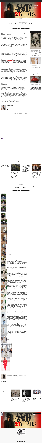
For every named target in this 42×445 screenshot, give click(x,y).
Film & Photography (37, 50)
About (20, 437)
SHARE (19, 28)
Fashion (37, 84)
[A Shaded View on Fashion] (21, 10)
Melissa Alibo (23, 26)
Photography (36, 51)
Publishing (39, 51)
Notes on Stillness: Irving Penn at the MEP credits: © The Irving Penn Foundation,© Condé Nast (35, 88)
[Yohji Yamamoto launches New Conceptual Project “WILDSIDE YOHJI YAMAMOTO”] (26, 393)
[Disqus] (14, 126)
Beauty (32, 84)
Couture (36, 65)
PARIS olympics (20, 113)
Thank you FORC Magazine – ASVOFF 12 (36, 398)
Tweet (39, 67)
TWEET (22, 28)
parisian (26, 113)
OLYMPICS (15, 113)
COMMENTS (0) (15, 28)
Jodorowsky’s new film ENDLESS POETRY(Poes (5, 165)
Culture (16, 22)
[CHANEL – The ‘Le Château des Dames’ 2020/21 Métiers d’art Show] (15, 393)
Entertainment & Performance (22, 22)
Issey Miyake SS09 (4, 391)
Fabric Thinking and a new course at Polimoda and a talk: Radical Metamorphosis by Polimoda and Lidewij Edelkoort (15, 175)
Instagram (31, 51)
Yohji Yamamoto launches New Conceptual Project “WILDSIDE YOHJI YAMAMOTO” (26, 399)
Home (18, 437)
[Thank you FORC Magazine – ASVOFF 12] (36, 393)
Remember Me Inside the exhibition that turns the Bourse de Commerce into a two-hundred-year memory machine (35, 54)
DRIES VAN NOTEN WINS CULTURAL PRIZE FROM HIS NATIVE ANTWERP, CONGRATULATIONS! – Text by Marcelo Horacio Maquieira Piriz (36, 175)
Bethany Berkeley (23, 189)
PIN (25, 28)
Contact (23, 437)
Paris (17, 113)
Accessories (33, 65)
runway (22, 184)
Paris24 (24, 113)
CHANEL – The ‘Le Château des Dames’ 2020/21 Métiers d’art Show (15, 399)
